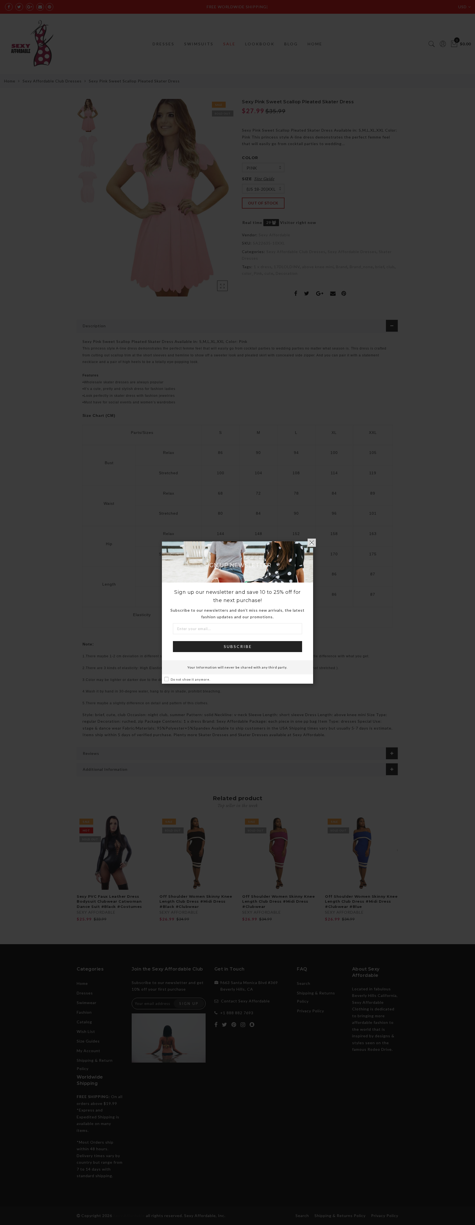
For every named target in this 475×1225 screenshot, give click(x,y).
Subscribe (238, 646)
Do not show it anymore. (190, 679)
